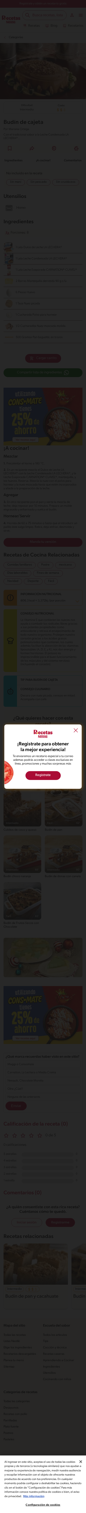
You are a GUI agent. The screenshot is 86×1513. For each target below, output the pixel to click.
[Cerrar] (81, 1461)
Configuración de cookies (43, 1505)
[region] (43, 1484)
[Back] (75, 731)
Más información (33, 1496)
